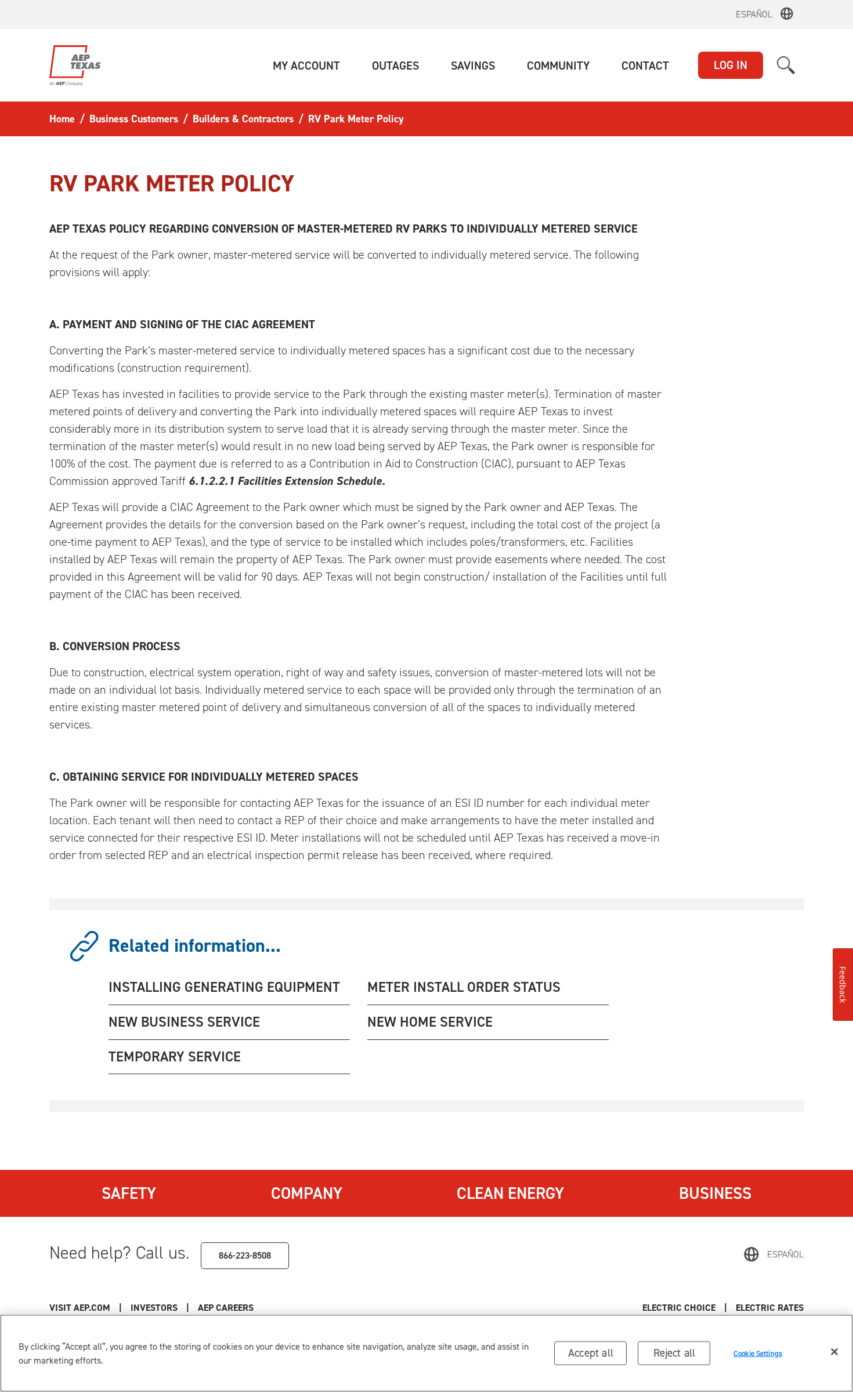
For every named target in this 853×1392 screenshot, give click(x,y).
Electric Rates (770, 1308)
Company (306, 1193)
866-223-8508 (245, 1255)
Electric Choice (678, 1308)
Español (754, 14)
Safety (129, 1193)
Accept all (590, 1353)
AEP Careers (226, 1308)
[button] (306, 65)
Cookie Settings (757, 1353)
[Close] (834, 1352)
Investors (154, 1308)
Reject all (674, 1353)
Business (715, 1193)
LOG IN (730, 64)
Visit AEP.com (79, 1308)
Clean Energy (510, 1193)
